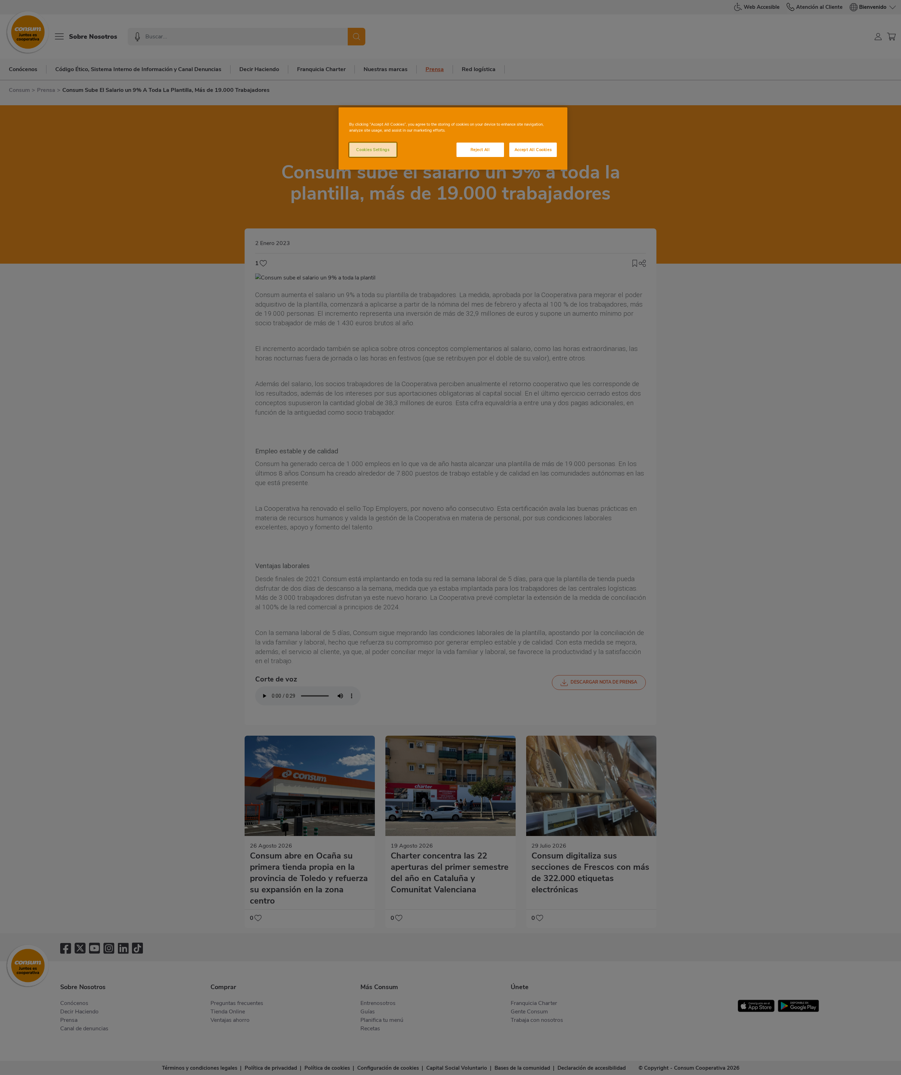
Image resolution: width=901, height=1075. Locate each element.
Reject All (480, 149)
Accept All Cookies (533, 149)
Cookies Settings (372, 149)
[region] (453, 138)
